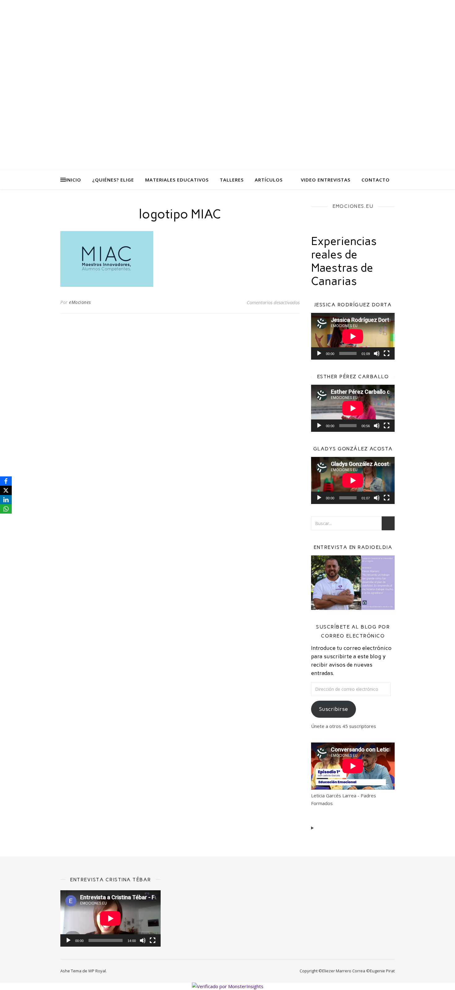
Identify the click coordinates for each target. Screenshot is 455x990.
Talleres (232, 180)
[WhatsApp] (6, 509)
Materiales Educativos (177, 180)
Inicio (73, 180)
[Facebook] (6, 481)
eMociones (80, 302)
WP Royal (97, 971)
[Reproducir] (319, 353)
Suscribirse (333, 709)
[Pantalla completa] (387, 353)
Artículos (269, 180)
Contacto (376, 180)
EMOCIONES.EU (352, 206)
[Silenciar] (377, 353)
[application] (353, 336)
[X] (6, 490)
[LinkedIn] (6, 499)
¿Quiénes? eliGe (113, 180)
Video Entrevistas (325, 180)
